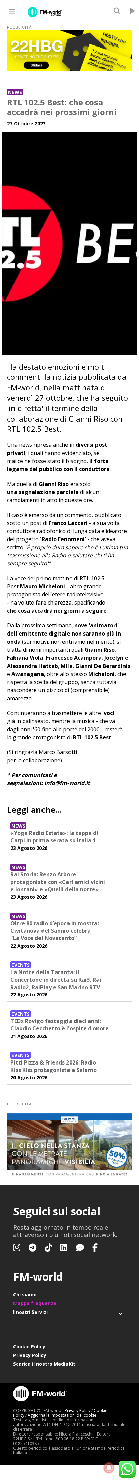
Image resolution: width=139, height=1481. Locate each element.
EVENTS (20, 965)
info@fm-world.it (67, 783)
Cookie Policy (29, 1346)
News (15, 92)
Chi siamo (25, 1294)
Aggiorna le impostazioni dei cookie (62, 1415)
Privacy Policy (29, 1355)
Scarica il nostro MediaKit (44, 1364)
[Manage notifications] (109, 1467)
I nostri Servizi (30, 1312)
